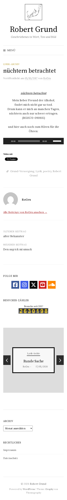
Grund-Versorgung (22, 171)
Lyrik (39, 171)
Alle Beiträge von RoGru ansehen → (25, 212)
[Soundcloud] (52, 285)
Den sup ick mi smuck (17, 249)
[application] (33, 141)
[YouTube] (43, 285)
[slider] (57, 141)
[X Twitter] (33, 285)
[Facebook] (15, 285)
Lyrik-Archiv (11, 64)
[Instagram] (24, 285)
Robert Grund (33, 29)
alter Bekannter (13, 236)
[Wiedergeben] (7, 141)
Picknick (40, 361)
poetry (47, 171)
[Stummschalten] (50, 141)
